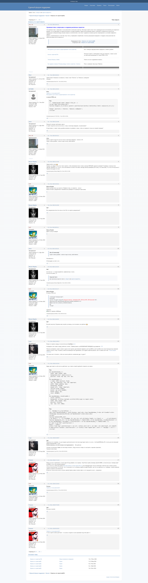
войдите (67, 279)
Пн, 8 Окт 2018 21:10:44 (53, 161)
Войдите (38, 12)
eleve (30, 121)
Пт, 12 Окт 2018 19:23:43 (53, 363)
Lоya (30, 341)
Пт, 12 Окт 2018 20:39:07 (53, 438)
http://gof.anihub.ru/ (68, 465)
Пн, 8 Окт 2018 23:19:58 (53, 205)
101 (39, 19)
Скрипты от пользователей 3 (53, 93)
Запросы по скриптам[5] (35, 561)
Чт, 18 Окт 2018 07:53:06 (53, 505)
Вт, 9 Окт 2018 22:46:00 (53, 319)
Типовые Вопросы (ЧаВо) (53, 59)
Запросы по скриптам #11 (36, 559)
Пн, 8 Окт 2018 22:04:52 (53, 184)
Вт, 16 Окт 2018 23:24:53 (53, 483)
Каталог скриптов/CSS (53, 54)
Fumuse (31, 460)
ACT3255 (31, 89)
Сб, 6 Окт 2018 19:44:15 (53, 24)
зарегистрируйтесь (46, 12)
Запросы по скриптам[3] (35, 566)
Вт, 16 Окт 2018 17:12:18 (53, 460)
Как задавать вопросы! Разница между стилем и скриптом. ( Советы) (64, 64)
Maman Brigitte (33, 161)
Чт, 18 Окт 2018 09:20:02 (53, 528)
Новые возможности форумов (66, 559)
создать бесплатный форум (112, 577)
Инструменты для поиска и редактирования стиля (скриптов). (62, 49)
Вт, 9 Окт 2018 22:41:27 (53, 289)
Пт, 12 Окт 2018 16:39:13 (53, 341)
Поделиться (47, 24)
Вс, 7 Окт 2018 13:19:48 (53, 121)
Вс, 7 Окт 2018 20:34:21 (53, 135)
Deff (30, 183)
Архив (47, 15)
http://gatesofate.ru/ (77, 465)
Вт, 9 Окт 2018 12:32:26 (53, 266)
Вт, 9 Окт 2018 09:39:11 (53, 227)
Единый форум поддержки (37, 15)
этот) (74, 344)
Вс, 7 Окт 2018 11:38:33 (53, 89)
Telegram (31, 71)
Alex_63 (31, 24)
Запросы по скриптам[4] (35, 563)
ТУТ (102, 346)
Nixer (30, 75)
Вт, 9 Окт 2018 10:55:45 (53, 248)
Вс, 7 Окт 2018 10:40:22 (53, 75)
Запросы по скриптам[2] (35, 568)
